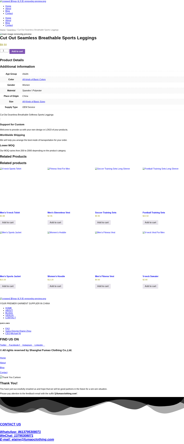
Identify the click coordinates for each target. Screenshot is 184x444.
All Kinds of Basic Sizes (33, 101)
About (8, 8)
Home (8, 6)
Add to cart (17, 51)
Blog (7, 11)
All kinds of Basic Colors (34, 79)
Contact (9, 13)
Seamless (11, 30)
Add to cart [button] (7, 222)
